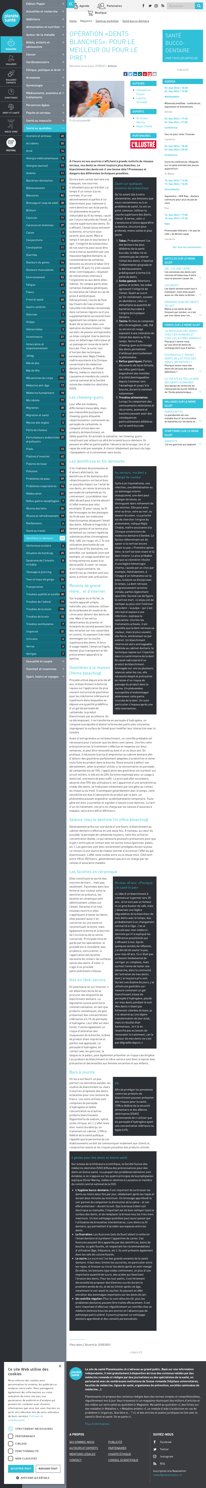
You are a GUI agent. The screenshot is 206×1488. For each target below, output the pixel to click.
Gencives (31, 314)
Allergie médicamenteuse (42, 158)
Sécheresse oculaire (38, 545)
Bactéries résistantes (39, 180)
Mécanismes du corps (39, 378)
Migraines (32, 407)
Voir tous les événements (187, 247)
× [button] (59, 1366)
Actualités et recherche (42, 11)
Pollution (31, 471)
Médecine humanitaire (40, 392)
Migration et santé (37, 415)
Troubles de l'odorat (38, 601)
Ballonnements (35, 188)
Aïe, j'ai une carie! (178, 268)
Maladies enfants (11, 81)
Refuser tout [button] (48, 1468)
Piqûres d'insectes (37, 456)
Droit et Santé (11, 112)
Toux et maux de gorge (40, 579)
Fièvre (30, 292)
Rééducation (34, 493)
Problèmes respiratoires (41, 486)
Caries (30, 232)
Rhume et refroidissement (42, 515)
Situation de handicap (39, 553)
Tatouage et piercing (39, 572)
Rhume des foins (36, 508)
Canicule (31, 217)
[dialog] (34, 1423)
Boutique (100, 12)
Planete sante (11, 18)
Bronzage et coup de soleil (42, 202)
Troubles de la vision (38, 609)
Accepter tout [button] (21, 1468)
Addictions (33, 19)
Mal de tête (33, 370)
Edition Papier (35, 3)
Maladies (11, 64)
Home (73, 21)
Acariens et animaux (39, 136)
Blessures (32, 195)
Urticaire (31, 638)
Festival (11, 150)
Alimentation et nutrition (43, 27)
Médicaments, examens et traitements (43, 95)
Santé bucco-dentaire (39, 538)
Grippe (30, 321)
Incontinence (34, 336)
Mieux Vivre (11, 131)
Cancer (31, 54)
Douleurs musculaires (40, 269)
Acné (29, 150)
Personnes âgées (37, 105)
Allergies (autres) (37, 165)
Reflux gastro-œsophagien (42, 501)
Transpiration (34, 586)
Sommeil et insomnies (41, 669)
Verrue (30, 646)
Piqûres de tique (36, 463)
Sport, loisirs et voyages (42, 676)
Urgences (32, 631)
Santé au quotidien (39, 128)
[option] (143, 144)
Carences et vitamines (40, 225)
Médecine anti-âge (37, 385)
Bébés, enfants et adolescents (38, 44)
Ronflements (34, 523)
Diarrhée (31, 255)
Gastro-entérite (35, 307)
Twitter (164, 1449)
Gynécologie (34, 85)
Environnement (35, 277)
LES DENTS (172, 285)
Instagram (166, 1456)
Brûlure (31, 210)
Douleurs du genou (37, 262)
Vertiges (31, 653)
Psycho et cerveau (38, 112)
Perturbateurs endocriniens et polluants (43, 439)
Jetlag (30, 355)
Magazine (11, 49)
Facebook (166, 1442)
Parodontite (174, 411)
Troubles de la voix (37, 616)
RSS (162, 1463)
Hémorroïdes (34, 329)
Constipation (34, 247)
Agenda (84, 5)
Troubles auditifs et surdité (43, 594)
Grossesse (33, 77)
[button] (126, 74)
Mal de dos (32, 363)
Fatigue (30, 284)
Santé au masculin (39, 120)
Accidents (32, 143)
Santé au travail (35, 530)
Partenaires (114, 5)
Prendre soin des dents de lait (182, 303)
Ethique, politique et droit (43, 70)
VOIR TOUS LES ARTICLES (181, 58)
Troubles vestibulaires (40, 624)
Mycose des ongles (37, 422)
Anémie (31, 173)
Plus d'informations (97, 1423)
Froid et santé (34, 299)
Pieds (29, 449)
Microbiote (32, 400)
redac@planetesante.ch (167, 1475)
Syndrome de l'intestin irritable (40, 562)
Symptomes (11, 97)
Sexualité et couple (39, 661)
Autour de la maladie (40, 34)
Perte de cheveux (36, 430)
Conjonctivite (34, 240)
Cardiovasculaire (37, 62)
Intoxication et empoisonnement (37, 346)
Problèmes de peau (38, 478)
